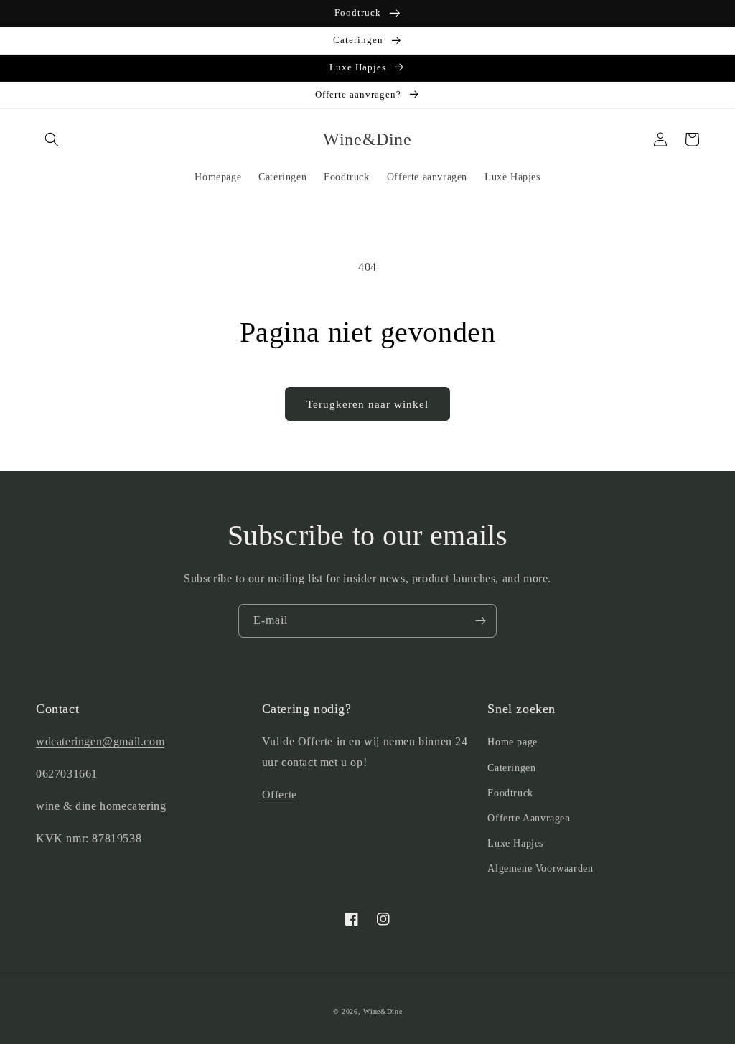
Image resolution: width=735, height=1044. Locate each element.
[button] (51, 139)
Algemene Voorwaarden (540, 868)
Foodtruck (510, 793)
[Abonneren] (480, 621)
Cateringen (511, 768)
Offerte (279, 794)
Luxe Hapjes (515, 843)
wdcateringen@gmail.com (100, 741)
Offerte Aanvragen (528, 818)
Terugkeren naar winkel (367, 404)
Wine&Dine (382, 1011)
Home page (512, 742)
